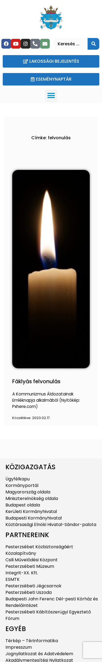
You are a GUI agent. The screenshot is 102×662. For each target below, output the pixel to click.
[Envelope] (45, 44)
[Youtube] (16, 44)
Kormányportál (21, 485)
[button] (51, 96)
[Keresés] (93, 44)
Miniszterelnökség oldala (31, 498)
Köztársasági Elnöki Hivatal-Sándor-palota (50, 524)
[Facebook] (6, 44)
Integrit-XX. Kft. (21, 573)
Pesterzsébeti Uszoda (28, 592)
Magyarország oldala (27, 492)
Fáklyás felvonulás (36, 381)
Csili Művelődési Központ (31, 560)
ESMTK (12, 579)
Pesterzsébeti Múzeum (29, 566)
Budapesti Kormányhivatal (33, 518)
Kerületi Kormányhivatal (31, 511)
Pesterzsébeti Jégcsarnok (33, 586)
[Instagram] (25, 44)
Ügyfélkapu (17, 479)
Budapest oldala (22, 505)
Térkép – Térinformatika (31, 641)
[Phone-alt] (35, 44)
